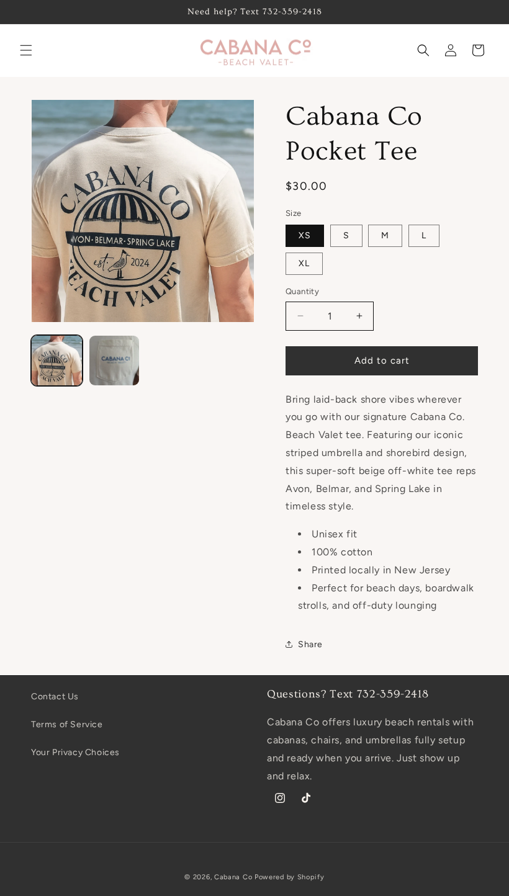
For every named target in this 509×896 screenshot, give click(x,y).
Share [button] (310, 644)
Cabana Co (233, 877)
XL (304, 263)
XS (305, 235)
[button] (26, 50)
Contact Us (55, 696)
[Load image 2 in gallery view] (114, 361)
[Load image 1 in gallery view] (57, 361)
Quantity (302, 291)
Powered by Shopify (289, 877)
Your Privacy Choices (75, 752)
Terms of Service (67, 724)
